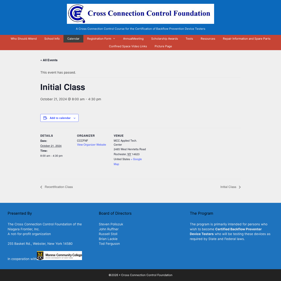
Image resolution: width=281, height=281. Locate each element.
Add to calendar (60, 118)
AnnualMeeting (133, 38)
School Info (52, 38)
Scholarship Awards (164, 38)
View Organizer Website (91, 144)
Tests (189, 38)
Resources (208, 38)
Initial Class (228, 187)
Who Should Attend (24, 38)
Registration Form (99, 38)
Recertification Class (58, 187)
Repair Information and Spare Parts (246, 38)
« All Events (49, 60)
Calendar (73, 38)
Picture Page (163, 46)
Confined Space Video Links (128, 46)
